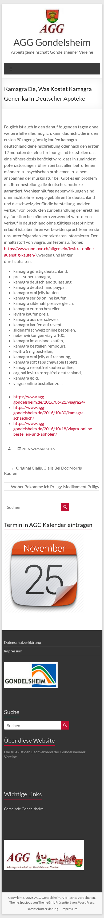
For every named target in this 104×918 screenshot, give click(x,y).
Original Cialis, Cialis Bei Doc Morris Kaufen (43, 470)
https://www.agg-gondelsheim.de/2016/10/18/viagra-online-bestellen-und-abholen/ (53, 428)
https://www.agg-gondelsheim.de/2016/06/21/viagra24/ (49, 399)
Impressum (13, 651)
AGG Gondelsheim (52, 42)
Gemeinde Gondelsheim (23, 808)
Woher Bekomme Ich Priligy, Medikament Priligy (51, 489)
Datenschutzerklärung (22, 642)
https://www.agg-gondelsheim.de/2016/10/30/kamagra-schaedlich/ (49, 412)
